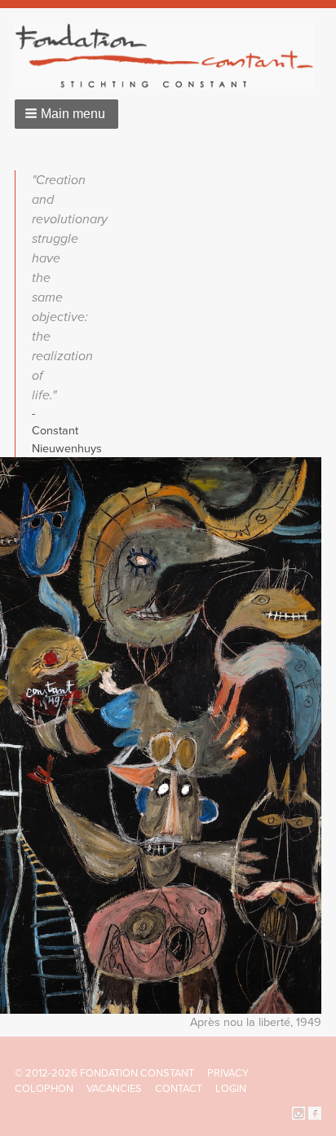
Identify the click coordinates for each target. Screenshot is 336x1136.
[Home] (171, 56)
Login (230, 1088)
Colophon (44, 1088)
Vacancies (114, 1088)
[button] (66, 114)
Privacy (228, 1073)
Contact (178, 1088)
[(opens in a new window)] (298, 1113)
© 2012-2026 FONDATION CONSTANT (104, 1073)
